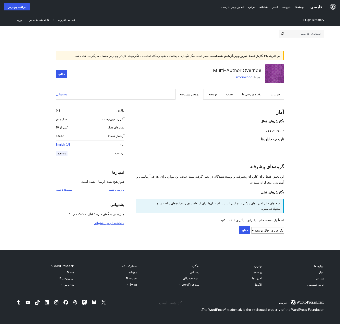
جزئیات (275, 94)
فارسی (283, 302)
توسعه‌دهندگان (191, 278)
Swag (131, 284)
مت (70, 272)
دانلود (61, 73)
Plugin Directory (313, 19)
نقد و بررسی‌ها (251, 94)
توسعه (213, 94)
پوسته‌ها (257, 272)
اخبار (321, 272)
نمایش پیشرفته (189, 94)
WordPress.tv (188, 284)
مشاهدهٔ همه (64, 189)
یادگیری (195, 266)
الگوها (258, 284)
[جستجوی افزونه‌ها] (282, 34)
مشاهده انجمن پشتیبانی (109, 223)
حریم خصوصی (315, 284)
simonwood (244, 77)
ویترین (258, 266)
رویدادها (132, 272)
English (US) (64, 144)
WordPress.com (62, 266)
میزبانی (320, 278)
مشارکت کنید (129, 266)
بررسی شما (116, 189)
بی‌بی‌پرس (66, 278)
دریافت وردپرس (17, 6)
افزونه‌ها (257, 278)
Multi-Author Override (237, 70)
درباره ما (319, 266)
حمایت (131, 278)
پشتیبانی (61, 94)
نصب (229, 94)
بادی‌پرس (67, 284)
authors (61, 153)
